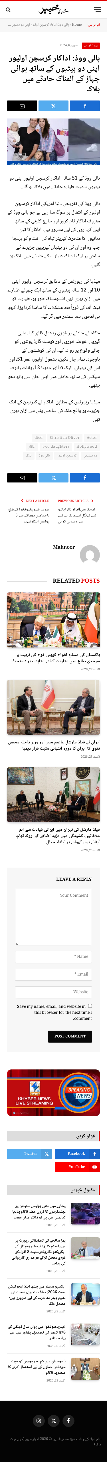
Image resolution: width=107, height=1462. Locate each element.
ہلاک (29, 456)
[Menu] (97, 9)
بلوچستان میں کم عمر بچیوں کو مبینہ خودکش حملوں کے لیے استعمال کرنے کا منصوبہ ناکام (37, 1367)
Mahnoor (64, 548)
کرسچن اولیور (66, 456)
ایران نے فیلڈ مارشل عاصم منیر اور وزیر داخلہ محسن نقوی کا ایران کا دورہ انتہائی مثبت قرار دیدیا (54, 746)
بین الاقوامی (91, 45)
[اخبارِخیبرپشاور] (54, 9)
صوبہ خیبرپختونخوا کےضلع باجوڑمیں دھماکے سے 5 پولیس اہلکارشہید (28, 515)
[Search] (9, 9)
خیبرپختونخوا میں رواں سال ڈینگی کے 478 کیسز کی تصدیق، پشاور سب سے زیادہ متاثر (37, 1333)
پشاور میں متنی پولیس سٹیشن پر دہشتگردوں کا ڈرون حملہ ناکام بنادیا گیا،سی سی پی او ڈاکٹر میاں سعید (39, 1212)
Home (77, 25)
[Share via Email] (22, 105)
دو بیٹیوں (90, 456)
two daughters (56, 447)
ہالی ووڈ (44, 456)
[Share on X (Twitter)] (53, 105)
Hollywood (86, 447)
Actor (92, 438)
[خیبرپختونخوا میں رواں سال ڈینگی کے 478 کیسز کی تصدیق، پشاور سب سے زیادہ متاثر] (85, 1335)
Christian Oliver (65, 438)
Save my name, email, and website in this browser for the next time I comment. (54, 1013)
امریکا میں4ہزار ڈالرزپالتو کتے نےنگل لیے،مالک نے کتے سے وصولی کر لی (77, 515)
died (39, 438)
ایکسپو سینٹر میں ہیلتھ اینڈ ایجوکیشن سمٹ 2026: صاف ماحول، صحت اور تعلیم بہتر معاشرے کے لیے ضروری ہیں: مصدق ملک (37, 1295)
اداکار (32, 447)
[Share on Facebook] (85, 105)
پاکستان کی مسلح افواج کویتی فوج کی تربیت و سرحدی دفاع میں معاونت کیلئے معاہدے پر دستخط (56, 658)
